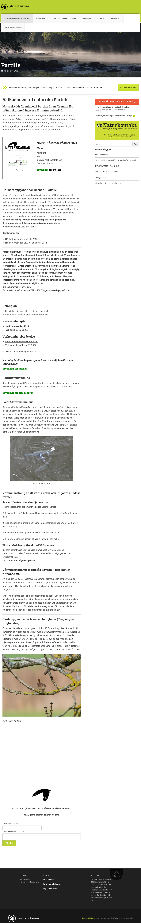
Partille (10, 65)
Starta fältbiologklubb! (13, 27)
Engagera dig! (115, 18)
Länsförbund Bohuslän (52, 884)
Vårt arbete (40, 18)
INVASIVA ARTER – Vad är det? (107, 166)
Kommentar (13, 831)
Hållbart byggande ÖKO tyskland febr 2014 (26, 242)
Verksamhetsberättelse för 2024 (21, 341)
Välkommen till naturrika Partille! (17, 18)
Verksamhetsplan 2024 (17, 326)
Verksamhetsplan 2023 (17, 330)
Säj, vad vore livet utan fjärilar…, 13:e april (110, 183)
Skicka (9, 843)
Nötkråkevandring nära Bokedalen (115, 107)
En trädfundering (101, 154)
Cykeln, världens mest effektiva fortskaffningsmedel (115, 160)
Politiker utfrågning (16, 378)
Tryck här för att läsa (15, 368)
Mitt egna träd (100, 178)
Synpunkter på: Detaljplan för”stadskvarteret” (27, 314)
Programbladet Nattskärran (65, 18)
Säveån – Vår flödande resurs (106, 172)
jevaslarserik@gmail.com (58, 290)
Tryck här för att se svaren (17, 392)
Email (10, 823)
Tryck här (42, 169)
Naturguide (86, 18)
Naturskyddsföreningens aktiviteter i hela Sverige (114, 116)
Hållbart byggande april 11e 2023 (21, 239)
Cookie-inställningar (87, 918)
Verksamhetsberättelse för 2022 (20, 345)
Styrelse (100, 18)
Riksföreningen (49, 879)
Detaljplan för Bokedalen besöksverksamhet (26, 311)
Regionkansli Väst (50, 889)
